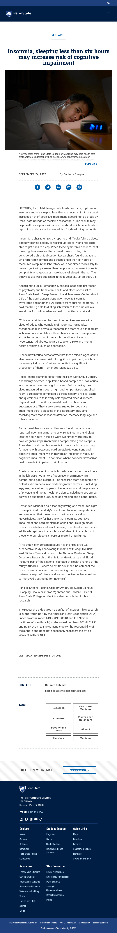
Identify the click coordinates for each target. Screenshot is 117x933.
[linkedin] (58, 187)
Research (58, 35)
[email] (68, 187)
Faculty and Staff (58, 729)
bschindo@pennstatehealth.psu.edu (65, 690)
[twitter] (48, 187)
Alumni (85, 729)
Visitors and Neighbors (85, 718)
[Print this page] (79, 187)
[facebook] (37, 187)
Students (59, 718)
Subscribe (78, 770)
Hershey (58, 738)
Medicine (86, 738)
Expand (90, 164)
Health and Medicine (85, 708)
